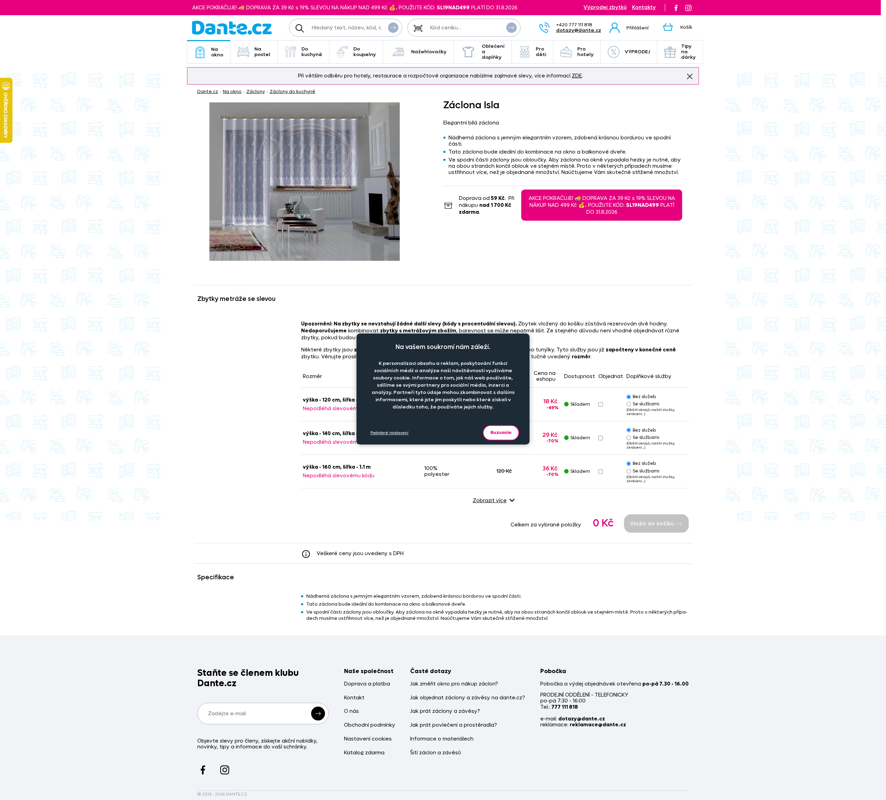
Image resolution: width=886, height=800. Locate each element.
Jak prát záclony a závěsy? (445, 711)
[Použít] (511, 27)
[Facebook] (675, 7)
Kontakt (354, 698)
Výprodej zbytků (605, 7)
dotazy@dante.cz (578, 30)
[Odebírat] (318, 713)
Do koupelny (364, 52)
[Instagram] (688, 7)
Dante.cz (207, 91)
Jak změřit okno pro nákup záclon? (454, 684)
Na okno (217, 52)
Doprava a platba (367, 684)
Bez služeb (644, 396)
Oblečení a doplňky (493, 52)
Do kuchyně (311, 52)
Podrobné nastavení (389, 432)
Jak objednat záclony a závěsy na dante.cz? (467, 698)
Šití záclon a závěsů (435, 753)
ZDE (577, 75)
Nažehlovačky (428, 51)
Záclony (255, 91)
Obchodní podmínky (369, 725)
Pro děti (541, 52)
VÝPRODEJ (637, 51)
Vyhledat (393, 27)
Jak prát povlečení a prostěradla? (453, 725)
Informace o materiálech (441, 739)
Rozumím (501, 432)
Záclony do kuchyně (292, 91)
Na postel (262, 52)
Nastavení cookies (368, 739)
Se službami (646, 404)
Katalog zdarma (364, 753)
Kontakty (644, 7)
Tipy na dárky (688, 52)
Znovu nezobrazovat (690, 76)
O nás (351, 711)
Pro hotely (585, 52)
